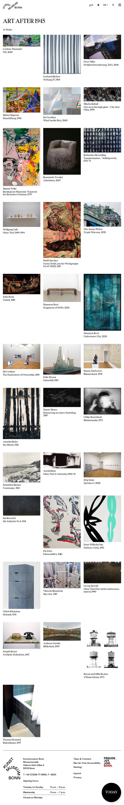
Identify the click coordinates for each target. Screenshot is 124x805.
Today (111, 792)
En (104, 5)
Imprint (77, 773)
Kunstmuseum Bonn (12, 6)
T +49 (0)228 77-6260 (35, 774)
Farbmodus (98, 5)
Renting (78, 767)
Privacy (78, 777)
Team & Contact (82, 758)
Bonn (110, 762)
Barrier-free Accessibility (87, 762)
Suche (113, 5)
